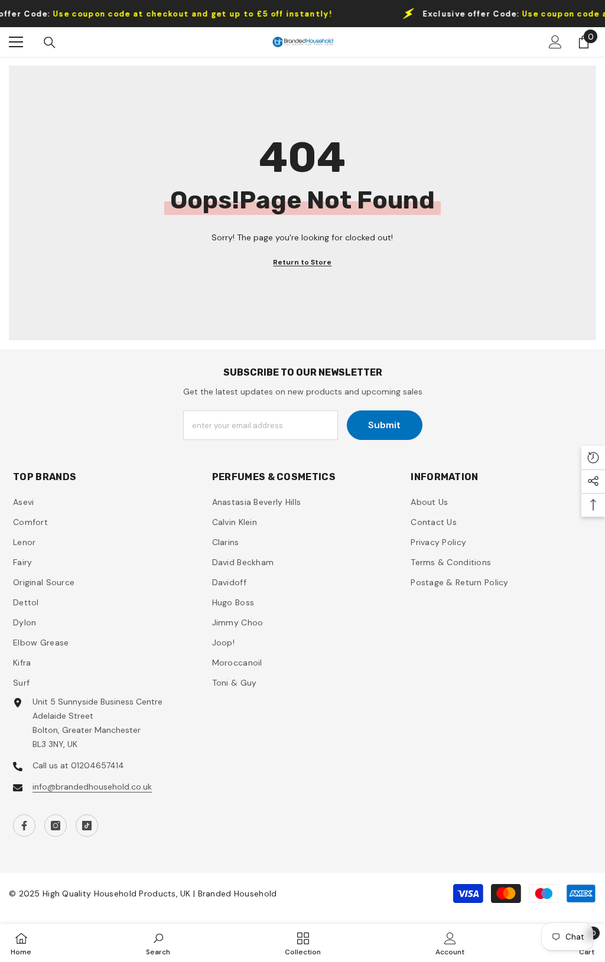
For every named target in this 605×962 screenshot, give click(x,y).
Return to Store (302, 262)
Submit (384, 425)
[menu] (16, 42)
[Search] (50, 42)
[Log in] (555, 41)
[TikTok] (87, 825)
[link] (158, 943)
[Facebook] (24, 825)
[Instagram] (55, 825)
